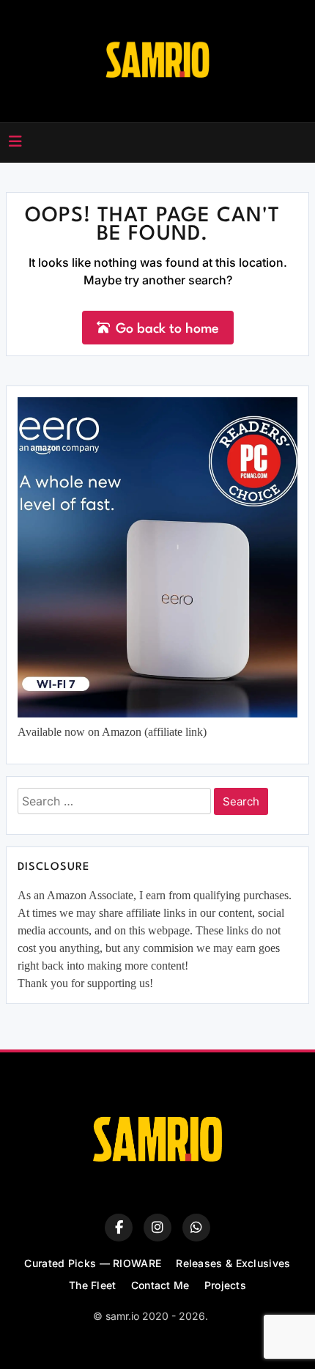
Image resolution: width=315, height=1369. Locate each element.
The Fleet (92, 1285)
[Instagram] (157, 1227)
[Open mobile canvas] (15, 141)
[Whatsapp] (196, 1227)
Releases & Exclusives (233, 1263)
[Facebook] (119, 1227)
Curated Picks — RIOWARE (92, 1263)
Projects (225, 1285)
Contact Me (160, 1285)
